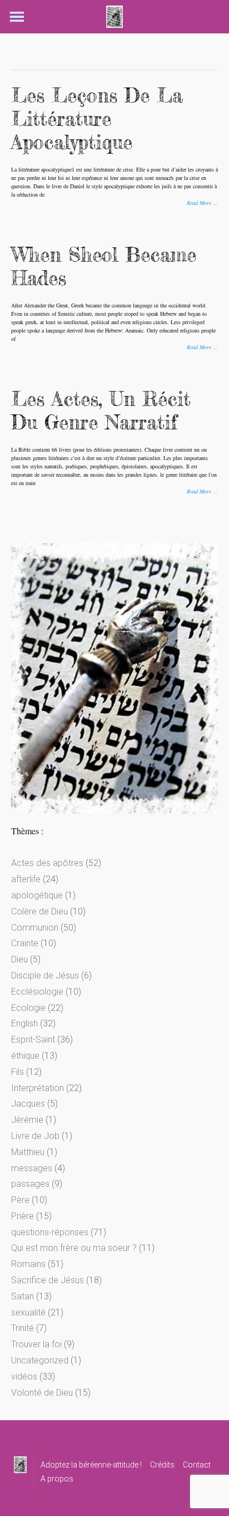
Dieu (19, 959)
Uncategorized (39, 1360)
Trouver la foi (36, 1344)
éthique (25, 1055)
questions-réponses (49, 1232)
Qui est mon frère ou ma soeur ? (74, 1248)
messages (31, 1168)
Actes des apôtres (47, 863)
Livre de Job (35, 1136)
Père (20, 1200)
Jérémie (27, 1119)
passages (30, 1183)
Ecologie (28, 1007)
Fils (17, 1072)
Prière (22, 1216)
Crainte (24, 943)
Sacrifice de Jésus (47, 1280)
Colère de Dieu (39, 911)
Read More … (202, 203)
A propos (57, 1478)
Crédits (162, 1464)
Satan (22, 1296)
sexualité (28, 1312)
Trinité (22, 1328)
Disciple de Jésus (45, 975)
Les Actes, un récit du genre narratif (101, 410)
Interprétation (37, 1088)
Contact (197, 1464)
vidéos (24, 1376)
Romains (28, 1264)
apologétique (37, 895)
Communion (34, 927)
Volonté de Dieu (42, 1392)
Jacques (28, 1103)
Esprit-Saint (33, 1039)
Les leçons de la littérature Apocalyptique (97, 119)
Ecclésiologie (37, 991)
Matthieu (27, 1152)
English (24, 1023)
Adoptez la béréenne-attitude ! (91, 1464)
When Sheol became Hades (103, 266)
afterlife (26, 879)
